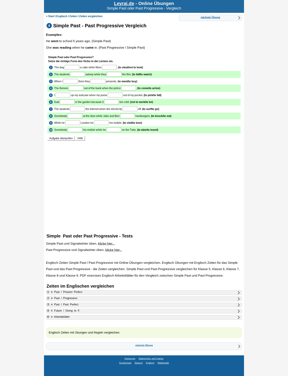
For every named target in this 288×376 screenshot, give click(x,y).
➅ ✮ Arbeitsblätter (58, 316)
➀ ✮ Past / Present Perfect (64, 292)
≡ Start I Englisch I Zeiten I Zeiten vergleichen (74, 16)
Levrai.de (124, 3)
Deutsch (139, 363)
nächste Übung (210, 17)
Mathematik (163, 363)
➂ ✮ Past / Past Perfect (62, 304)
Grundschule (125, 363)
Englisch (150, 363)
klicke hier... (106, 243)
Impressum (129, 358)
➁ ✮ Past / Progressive (62, 298)
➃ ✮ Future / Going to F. (63, 310)
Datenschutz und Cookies (151, 358)
